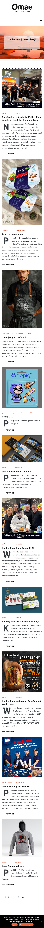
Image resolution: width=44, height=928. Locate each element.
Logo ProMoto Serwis (13, 866)
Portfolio (5, 230)
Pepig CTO (7, 416)
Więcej (20, 46)
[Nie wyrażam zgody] (41, 921)
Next (22, 897)
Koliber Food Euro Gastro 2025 (18, 548)
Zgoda (14, 925)
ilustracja (11, 413)
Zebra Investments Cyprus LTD (18, 471)
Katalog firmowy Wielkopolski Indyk (20, 621)
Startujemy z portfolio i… (15, 337)
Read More (10, 154)
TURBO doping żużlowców (15, 786)
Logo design (6, 333)
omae (4, 862)
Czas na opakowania (12, 234)
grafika (4, 113)
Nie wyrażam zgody (26, 925)
